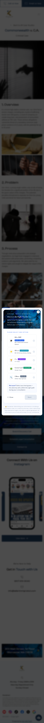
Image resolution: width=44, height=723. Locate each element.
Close (11, 397)
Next (29, 397)
